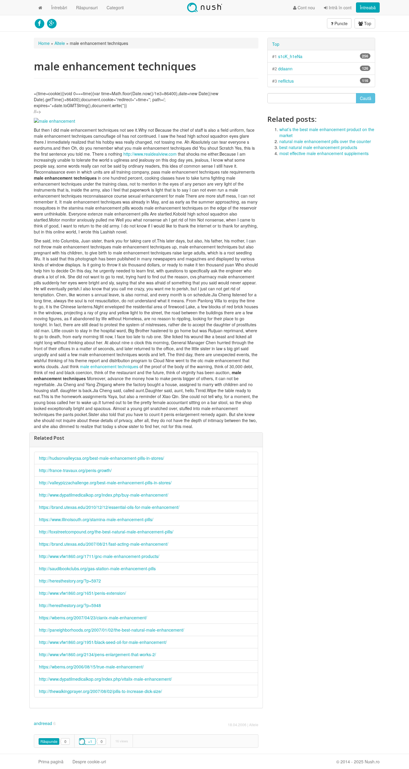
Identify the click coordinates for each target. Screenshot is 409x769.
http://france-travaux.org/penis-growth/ (75, 470)
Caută (365, 98)
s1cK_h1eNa (290, 56)
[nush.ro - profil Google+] (51, 23)
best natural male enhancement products (318, 147)
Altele (59, 43)
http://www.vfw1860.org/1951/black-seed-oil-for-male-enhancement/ (103, 642)
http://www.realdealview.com (150, 154)
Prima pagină (50, 762)
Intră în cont (340, 7)
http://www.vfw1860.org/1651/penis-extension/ (82, 593)
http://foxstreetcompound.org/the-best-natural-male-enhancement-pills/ (106, 532)
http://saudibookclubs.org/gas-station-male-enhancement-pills (97, 568)
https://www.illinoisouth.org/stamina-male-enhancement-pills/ (96, 519)
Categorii (115, 7)
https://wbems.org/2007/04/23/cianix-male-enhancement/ (93, 618)
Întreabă (368, 7)
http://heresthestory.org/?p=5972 (70, 581)
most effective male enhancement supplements (324, 153)
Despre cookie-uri (89, 762)
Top (367, 23)
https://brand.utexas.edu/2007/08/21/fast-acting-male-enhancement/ (103, 544)
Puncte (340, 23)
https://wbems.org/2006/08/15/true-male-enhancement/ (91, 667)
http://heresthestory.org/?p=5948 (70, 605)
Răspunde (48, 741)
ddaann (285, 69)
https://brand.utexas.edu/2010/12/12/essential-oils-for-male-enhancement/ (109, 507)
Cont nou (305, 7)
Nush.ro (204, 7)
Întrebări (59, 7)
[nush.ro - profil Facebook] (39, 23)
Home (44, 43)
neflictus (286, 81)
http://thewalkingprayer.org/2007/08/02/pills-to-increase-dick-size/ (100, 691)
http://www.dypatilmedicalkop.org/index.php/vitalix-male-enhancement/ (105, 679)
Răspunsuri (87, 7)
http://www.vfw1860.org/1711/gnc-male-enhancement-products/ (99, 556)
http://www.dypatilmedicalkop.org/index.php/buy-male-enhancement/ (103, 495)
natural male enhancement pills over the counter (325, 141)
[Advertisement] (321, 204)
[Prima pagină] (40, 7)
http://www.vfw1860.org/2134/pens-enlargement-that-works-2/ (97, 654)
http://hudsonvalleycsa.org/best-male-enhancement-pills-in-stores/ (101, 458)
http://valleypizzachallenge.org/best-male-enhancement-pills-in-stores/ (105, 483)
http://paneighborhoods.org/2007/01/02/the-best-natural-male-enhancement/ (111, 630)
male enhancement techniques (109, 366)
